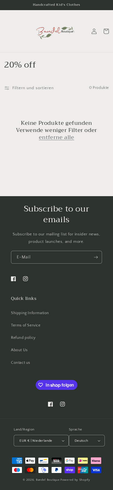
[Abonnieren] (96, 257)
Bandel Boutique (48, 479)
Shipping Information (30, 313)
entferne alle (56, 137)
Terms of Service (26, 325)
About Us (19, 350)
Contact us (20, 363)
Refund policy (23, 338)
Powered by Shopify (75, 479)
